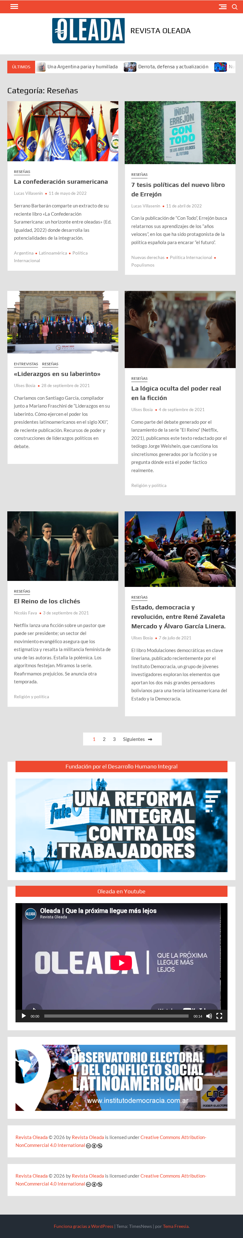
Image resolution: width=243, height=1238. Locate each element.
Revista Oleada (160, 30)
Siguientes (134, 739)
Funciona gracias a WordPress (83, 1226)
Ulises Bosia (24, 385)
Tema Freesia (176, 1226)
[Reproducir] (24, 1016)
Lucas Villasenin (28, 193)
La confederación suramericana (61, 181)
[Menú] (13, 6)
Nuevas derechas (148, 257)
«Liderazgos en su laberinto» (57, 373)
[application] (121, 962)
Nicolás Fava (25, 612)
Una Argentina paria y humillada (57, 66)
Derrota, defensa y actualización (148, 66)
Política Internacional (191, 257)
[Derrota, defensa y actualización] (105, 66)
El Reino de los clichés (47, 601)
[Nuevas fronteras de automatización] (195, 66)
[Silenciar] (209, 1016)
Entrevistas (26, 363)
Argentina (24, 253)
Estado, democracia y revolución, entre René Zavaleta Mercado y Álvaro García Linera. (178, 616)
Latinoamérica (53, 253)
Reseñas (22, 171)
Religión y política (148, 485)
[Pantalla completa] (219, 1016)
